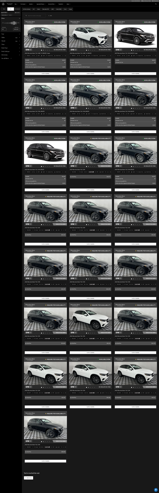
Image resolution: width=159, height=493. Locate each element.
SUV (34, 9)
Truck (65, 9)
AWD (52, 9)
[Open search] (156, 4)
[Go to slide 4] (47, 50)
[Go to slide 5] (49, 50)
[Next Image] (65, 35)
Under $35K (58, 9)
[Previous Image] (26, 35)
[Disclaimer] (71, 60)
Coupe (70, 9)
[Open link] (91, 172)
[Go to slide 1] (41, 50)
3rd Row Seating (26, 9)
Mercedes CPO (46, 9)
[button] (27, 36)
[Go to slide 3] (45, 50)
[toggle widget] (156, 490)
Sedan (38, 9)
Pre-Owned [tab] (17, 9)
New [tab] (4, 9)
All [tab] (10, 9)
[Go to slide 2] (43, 50)
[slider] (3, 23)
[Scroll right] (65, 55)
